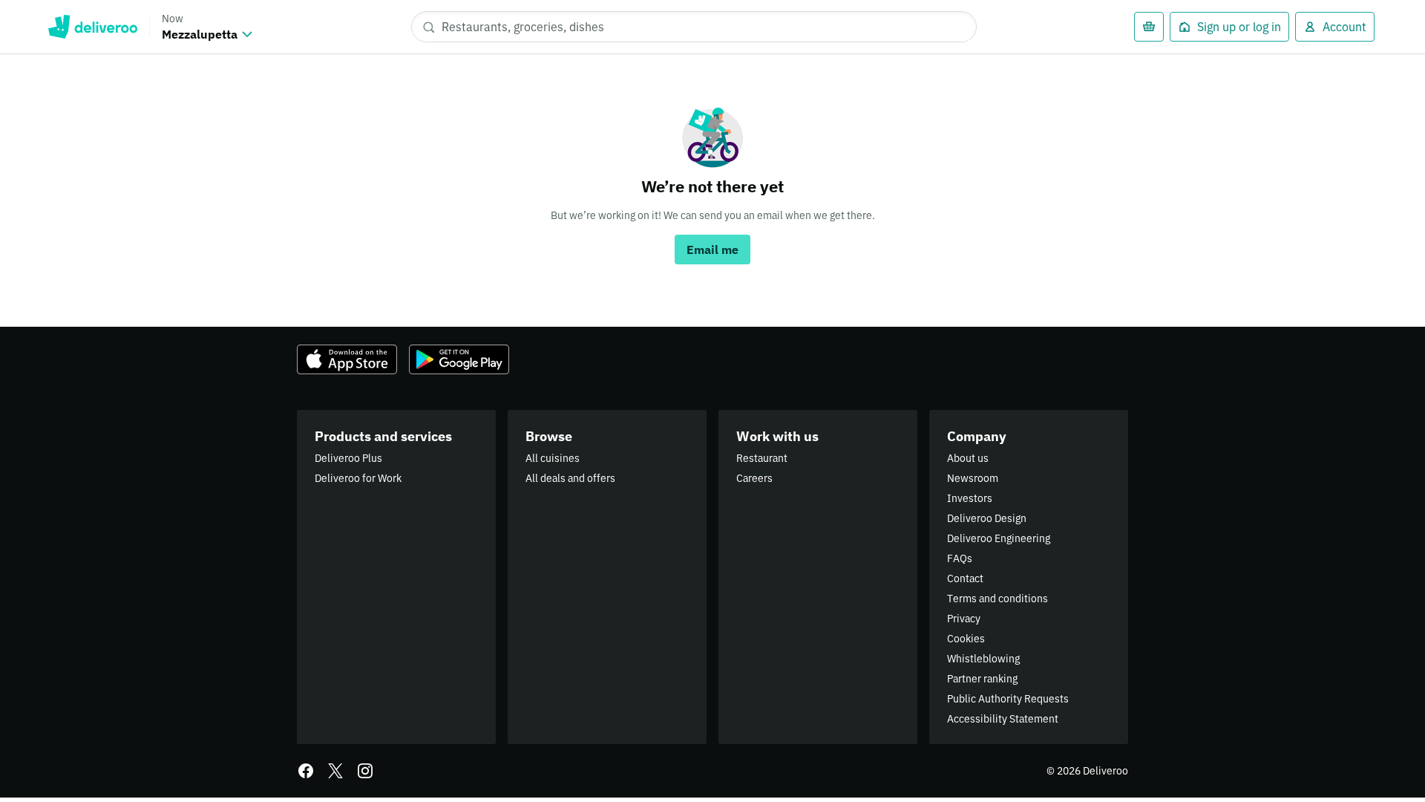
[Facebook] (306, 771)
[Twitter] (335, 771)
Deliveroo (92, 27)
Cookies (966, 638)
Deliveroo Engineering (998, 538)
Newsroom (972, 478)
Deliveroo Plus (348, 458)
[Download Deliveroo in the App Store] (347, 359)
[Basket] (1149, 27)
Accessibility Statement (1002, 719)
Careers (754, 478)
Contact (965, 578)
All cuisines (552, 458)
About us (968, 458)
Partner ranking (982, 678)
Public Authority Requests (1008, 698)
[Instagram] (365, 771)
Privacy (963, 618)
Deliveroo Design (986, 518)
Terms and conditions (997, 598)
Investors (969, 498)
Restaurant (761, 458)
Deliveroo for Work (358, 478)
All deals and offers (570, 478)
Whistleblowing (983, 658)
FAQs (959, 558)
